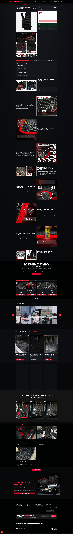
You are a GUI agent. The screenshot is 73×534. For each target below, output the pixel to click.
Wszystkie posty (36, 469)
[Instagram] (49, 511)
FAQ (27, 505)
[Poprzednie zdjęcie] (17, 43)
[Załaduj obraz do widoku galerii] (18, 55)
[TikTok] (51, 511)
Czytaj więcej (16, 491)
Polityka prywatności (38, 504)
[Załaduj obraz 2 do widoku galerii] (24, 55)
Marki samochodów (18, 504)
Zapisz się (53, 516)
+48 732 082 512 (56, 1)
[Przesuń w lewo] (16, 55)
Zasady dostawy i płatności (39, 505)
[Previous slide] (13, 315)
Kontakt (27, 506)
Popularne (22, 280)
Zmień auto (54, 7)
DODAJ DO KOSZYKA (20, 294)
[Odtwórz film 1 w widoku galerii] (27, 55)
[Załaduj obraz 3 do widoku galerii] (31, 55)
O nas (27, 504)
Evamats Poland (23, 528)
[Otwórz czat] (2, 532)
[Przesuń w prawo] (36, 55)
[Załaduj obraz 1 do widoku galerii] (21, 55)
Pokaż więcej (36, 298)
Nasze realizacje (18, 506)
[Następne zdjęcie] (35, 43)
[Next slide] (60, 315)
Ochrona (36, 280)
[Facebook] (47, 511)
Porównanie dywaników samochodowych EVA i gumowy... (25, 440)
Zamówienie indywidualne (24, 493)
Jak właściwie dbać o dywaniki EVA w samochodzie (25, 461)
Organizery (50, 280)
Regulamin (36, 506)
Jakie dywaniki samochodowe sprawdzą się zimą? (46, 440)
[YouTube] (53, 511)
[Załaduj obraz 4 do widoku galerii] (34, 55)
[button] (24, 1)
